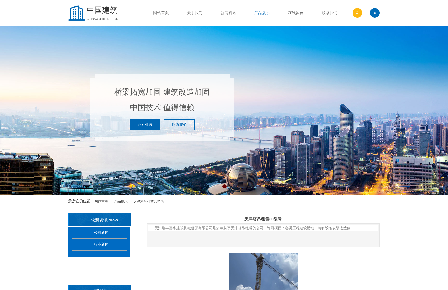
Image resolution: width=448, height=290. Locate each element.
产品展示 (121, 201)
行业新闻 (101, 244)
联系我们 (329, 13)
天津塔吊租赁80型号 (149, 201)
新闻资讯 (228, 13)
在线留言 (296, 13)
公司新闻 (101, 232)
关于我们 (194, 13)
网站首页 (101, 201)
